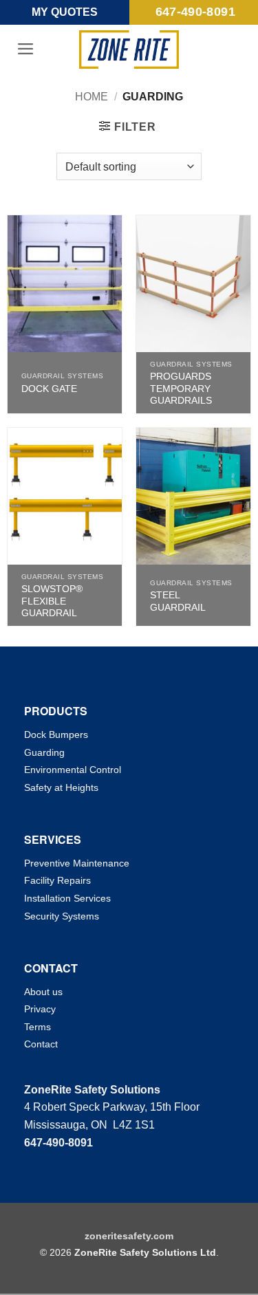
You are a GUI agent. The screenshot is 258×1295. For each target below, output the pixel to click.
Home (91, 96)
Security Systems (61, 916)
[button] (25, 49)
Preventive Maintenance (76, 863)
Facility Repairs (57, 880)
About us (43, 991)
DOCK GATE (49, 389)
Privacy (40, 1008)
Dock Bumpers (56, 734)
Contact (41, 1043)
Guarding (44, 752)
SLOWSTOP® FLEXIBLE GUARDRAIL (52, 601)
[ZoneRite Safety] (129, 49)
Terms (37, 1026)
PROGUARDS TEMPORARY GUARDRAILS (181, 388)
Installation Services (67, 898)
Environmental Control (72, 769)
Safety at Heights (61, 787)
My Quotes (65, 12)
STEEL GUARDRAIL (178, 601)
